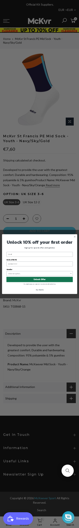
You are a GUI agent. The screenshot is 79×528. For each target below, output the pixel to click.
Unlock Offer (39, 279)
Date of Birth (11, 259)
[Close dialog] (74, 236)
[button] (68, 471)
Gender (9, 269)
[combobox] (39, 273)
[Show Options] (71, 273)
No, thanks (39, 289)
